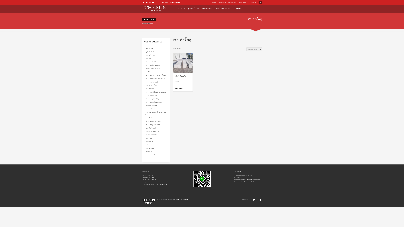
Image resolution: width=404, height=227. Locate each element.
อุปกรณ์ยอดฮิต (150, 55)
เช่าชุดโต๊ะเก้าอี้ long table (158, 92)
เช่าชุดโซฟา (149, 118)
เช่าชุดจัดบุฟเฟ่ (150, 155)
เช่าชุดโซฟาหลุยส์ (155, 125)
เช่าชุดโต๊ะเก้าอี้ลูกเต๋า (156, 99)
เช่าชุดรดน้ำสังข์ (150, 109)
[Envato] (153, 2)
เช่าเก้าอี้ (148, 72)
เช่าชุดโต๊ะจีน (153, 95)
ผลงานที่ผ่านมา (232, 2)
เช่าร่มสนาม (149, 152)
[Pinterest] (150, 2)
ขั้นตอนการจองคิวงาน (243, 2)
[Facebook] (143, 2)
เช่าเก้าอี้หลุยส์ (154, 82)
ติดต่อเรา (253, 2)
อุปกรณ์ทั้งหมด (222, 2)
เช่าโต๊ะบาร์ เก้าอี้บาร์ (151, 85)
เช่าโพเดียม (149, 145)
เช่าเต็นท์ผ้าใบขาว (155, 65)
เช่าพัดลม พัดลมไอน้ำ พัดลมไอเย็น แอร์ (155, 113)
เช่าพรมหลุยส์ (150, 148)
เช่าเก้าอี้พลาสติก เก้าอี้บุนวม (158, 75)
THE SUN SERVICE (182, 199)
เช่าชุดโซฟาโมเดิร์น (155, 121)
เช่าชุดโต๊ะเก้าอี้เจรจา (155, 102)
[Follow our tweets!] (254, 199)
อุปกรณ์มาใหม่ (150, 52)
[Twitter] (146, 2)
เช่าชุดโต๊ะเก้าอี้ (150, 89)
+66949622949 (174, 2)
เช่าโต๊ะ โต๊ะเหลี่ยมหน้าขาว (153, 69)
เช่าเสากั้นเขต (149, 142)
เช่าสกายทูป (149, 138)
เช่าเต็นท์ (148, 58)
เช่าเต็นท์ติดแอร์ (154, 62)
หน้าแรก (214, 2)
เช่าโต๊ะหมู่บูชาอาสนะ (151, 106)
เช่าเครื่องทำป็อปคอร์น (152, 131)
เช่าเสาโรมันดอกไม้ (151, 128)
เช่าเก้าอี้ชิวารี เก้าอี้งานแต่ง (157, 79)
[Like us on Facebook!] (250, 199)
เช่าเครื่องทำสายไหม (151, 135)
